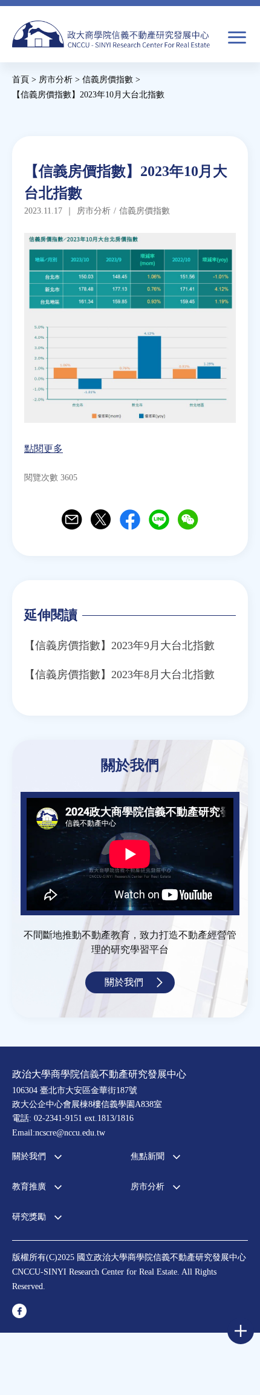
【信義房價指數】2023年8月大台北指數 (119, 674)
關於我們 (124, 982)
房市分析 (147, 1186)
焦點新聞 (147, 1156)
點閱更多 (43, 448)
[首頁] (111, 40)
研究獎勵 (29, 1216)
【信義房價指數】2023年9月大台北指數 (119, 645)
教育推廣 (29, 1186)
